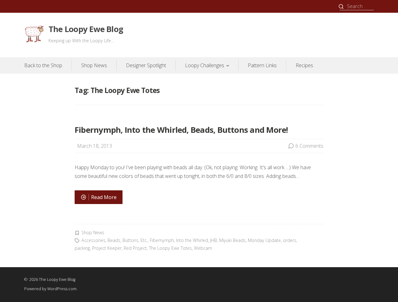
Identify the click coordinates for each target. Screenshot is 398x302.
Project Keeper (107, 248)
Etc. (144, 240)
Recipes (304, 65)
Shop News (94, 65)
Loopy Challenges (204, 65)
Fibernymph (162, 240)
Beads (114, 240)
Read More (98, 198)
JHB (213, 240)
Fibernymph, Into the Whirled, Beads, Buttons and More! (181, 129)
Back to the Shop (43, 65)
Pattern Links (262, 65)
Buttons (130, 240)
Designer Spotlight (146, 65)
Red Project (135, 248)
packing (82, 248)
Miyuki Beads (232, 240)
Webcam (203, 248)
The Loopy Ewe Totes (170, 248)
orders (289, 240)
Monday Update (264, 240)
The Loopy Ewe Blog (86, 29)
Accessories (93, 240)
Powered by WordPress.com (50, 288)
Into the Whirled (192, 240)
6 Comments (309, 145)
